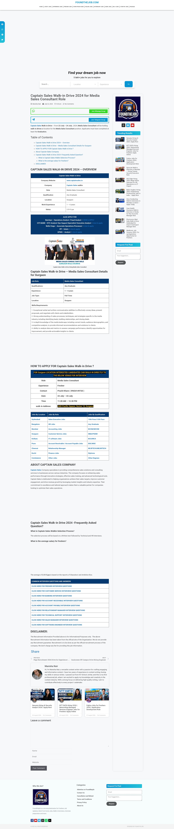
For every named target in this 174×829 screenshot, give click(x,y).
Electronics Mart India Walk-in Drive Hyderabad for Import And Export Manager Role (132, 223)
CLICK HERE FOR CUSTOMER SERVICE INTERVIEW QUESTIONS (56, 591)
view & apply (98, 223)
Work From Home (78, 6)
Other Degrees (93, 458)
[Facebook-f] (32, 820)
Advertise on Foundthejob (85, 789)
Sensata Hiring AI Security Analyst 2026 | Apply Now (42, 706)
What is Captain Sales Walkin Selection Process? (56, 158)
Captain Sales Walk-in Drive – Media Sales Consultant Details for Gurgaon (63, 146)
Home (41, 6)
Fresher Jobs (68, 6)
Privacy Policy (82, 802)
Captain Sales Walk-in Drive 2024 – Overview (53, 143)
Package (132, 6)
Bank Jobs (108, 6)
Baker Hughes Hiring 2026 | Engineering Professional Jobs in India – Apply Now (133, 192)
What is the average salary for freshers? (53, 161)
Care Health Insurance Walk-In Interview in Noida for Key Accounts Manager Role (132, 211)
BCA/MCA (92, 439)
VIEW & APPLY (88, 220)
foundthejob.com (87, 2)
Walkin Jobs (88, 6)
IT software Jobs (55, 439)
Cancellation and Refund (85, 796)
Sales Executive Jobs (56, 419)
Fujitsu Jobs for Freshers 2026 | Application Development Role (95, 707)
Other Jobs (52, 458)
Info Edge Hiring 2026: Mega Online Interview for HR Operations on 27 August (132, 182)
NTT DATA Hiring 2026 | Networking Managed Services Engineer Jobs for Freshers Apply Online (69, 708)
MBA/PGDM (92, 434)
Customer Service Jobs (57, 434)
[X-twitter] (49, 820)
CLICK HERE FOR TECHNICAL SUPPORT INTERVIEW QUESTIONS (57, 615)
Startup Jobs (124, 6)
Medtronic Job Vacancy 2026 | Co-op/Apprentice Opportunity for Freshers (132, 234)
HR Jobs (51, 424)
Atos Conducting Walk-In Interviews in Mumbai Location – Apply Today (133, 201)
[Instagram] (123, 125)
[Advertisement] (60, 25)
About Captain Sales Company (47, 152)
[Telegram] (128, 125)
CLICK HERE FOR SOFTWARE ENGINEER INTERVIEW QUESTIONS (57, 625)
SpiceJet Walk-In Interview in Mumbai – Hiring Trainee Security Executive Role (133, 171)
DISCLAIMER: (41, 164)
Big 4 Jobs (116, 6)
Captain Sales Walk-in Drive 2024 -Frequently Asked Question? (59, 155)
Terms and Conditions (84, 799)
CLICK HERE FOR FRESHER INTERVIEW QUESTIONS (52, 586)
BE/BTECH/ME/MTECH (97, 448)
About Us (80, 806)
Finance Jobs (53, 453)
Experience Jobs (57, 6)
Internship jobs (99, 6)
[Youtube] (132, 125)
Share (35, 651)
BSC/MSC (92, 444)
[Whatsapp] (46, 820)
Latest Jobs (47, 6)
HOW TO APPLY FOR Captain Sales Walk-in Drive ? (54, 149)
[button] (2, 24)
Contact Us (81, 793)
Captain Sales (36, 126)
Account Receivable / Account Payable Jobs (65, 444)
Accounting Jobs (55, 429)
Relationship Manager (57, 448)
